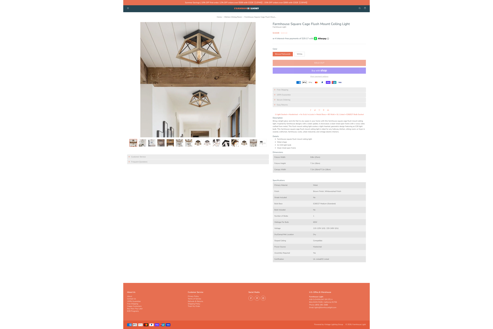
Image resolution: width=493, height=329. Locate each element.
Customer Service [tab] (138, 157)
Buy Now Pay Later (135, 308)
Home (219, 17)
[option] (198, 79)
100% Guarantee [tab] (284, 95)
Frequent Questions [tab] (139, 162)
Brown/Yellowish (282, 54)
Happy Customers (134, 306)
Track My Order (194, 306)
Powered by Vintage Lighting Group (328, 324)
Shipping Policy (194, 304)
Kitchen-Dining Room (233, 17)
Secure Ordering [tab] (283, 100)
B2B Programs (133, 311)
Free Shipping (132, 304)
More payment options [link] (319, 76)
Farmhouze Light (279, 27)
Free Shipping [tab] (282, 90)
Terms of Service (194, 299)
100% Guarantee (134, 301)
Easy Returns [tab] (282, 105)
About (129, 296)
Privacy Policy (193, 296)
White (299, 54)
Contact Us (131, 299)
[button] (133, 143)
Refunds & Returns (195, 301)
